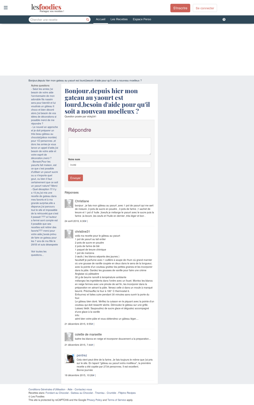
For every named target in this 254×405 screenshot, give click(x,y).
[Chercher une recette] (87, 19)
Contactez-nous (83, 389)
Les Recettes (119, 19)
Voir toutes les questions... (38, 253)
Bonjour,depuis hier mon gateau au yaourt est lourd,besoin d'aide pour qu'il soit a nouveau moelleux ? (107, 100)
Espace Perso (142, 19)
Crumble (111, 392)
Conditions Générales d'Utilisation (47, 389)
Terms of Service (116, 400)
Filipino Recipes (127, 392)
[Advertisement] (127, 49)
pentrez (82, 355)
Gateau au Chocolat (82, 392)
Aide (70, 389)
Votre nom (74, 159)
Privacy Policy (94, 400)
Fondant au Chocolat (57, 392)
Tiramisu (100, 392)
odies (31, 7)
